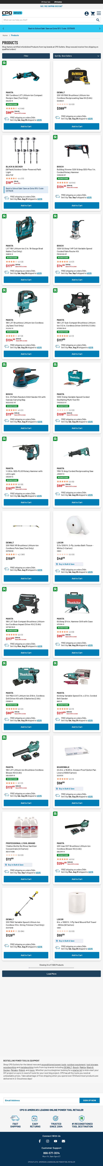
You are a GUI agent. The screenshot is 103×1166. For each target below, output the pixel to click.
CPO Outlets (58, 2)
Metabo (14, 1070)
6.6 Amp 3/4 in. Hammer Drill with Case (75, 621)
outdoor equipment (76, 1064)
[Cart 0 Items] (93, 14)
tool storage (92, 1064)
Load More (51, 973)
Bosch (60, 166)
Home (5, 35)
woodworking (9, 1067)
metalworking (27, 1067)
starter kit (77, 1070)
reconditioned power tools (53, 1064)
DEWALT (68, 1067)
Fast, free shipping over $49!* (51, 6)
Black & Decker (14, 166)
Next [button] (100, 28)
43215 (39, 120)
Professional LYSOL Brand (20, 843)
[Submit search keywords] (98, 19)
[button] (77, 56)
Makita (9, 92)
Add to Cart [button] (26, 126)
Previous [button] (3, 28)
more (32, 1070)
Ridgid (22, 1070)
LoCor (60, 542)
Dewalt (61, 92)
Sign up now (89, 1100)
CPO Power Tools (45, 2)
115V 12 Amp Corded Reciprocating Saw (75, 471)
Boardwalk (63, 767)
